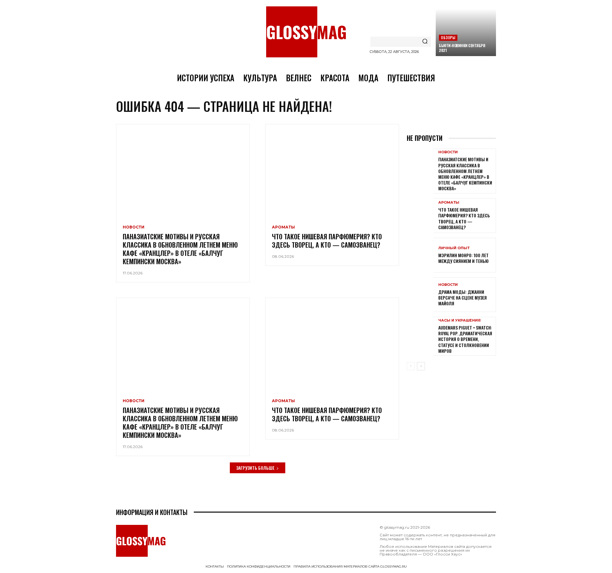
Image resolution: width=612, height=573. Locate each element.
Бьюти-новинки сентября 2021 (462, 48)
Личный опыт (454, 248)
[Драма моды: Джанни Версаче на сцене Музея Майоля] (420, 294)
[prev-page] (411, 366)
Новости (133, 227)
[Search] (425, 42)
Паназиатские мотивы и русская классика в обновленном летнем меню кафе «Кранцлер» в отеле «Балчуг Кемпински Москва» (180, 249)
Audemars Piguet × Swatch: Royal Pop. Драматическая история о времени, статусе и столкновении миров (465, 339)
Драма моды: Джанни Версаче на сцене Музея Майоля (462, 297)
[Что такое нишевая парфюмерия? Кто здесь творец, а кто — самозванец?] (332, 171)
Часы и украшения (459, 320)
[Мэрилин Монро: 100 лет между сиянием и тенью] (420, 255)
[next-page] (421, 366)
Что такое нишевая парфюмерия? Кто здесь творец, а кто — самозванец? (327, 241)
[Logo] (306, 31)
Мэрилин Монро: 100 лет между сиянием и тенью (463, 258)
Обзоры (448, 37)
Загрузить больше (255, 467)
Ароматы (283, 227)
